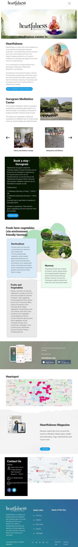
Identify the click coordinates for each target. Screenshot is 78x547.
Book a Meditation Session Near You (19, 89)
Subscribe (45, 449)
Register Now (12, 215)
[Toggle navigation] (69, 3)
